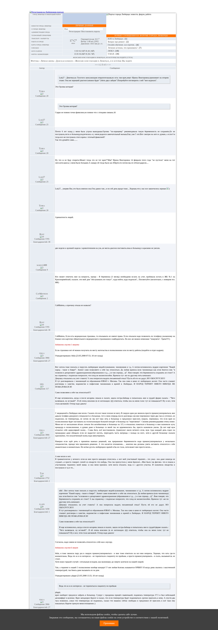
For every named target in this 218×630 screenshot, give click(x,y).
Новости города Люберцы (41, 26)
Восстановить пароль (90, 31)
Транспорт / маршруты (40, 38)
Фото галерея (36, 51)
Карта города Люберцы (40, 45)
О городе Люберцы (38, 29)
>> (109, 65)
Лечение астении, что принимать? (123, 48)
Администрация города (40, 32)
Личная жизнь (47, 61)
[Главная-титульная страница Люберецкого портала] (46, 19)
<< (96, 65)
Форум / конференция (39, 54)
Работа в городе (37, 41)
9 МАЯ (111, 54)
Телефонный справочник (41, 35)
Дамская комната (64, 61)
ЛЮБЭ (111, 51)
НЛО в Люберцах (116, 39)
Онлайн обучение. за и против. (121, 45)
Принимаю (109, 623)
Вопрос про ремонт (116, 42)
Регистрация (74, 31)
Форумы (35, 61)
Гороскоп (35, 48)
